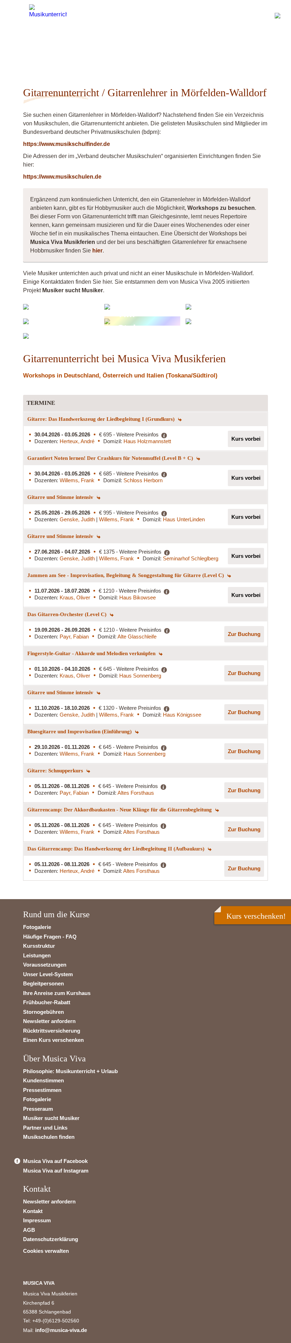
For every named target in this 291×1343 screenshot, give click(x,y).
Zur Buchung (244, 634)
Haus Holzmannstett (147, 441)
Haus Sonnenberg (140, 676)
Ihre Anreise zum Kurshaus (56, 993)
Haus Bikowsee (137, 597)
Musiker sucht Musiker (51, 1118)
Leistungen (37, 955)
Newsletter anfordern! (59, 51)
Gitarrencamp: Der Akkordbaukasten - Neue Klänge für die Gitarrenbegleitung (120, 809)
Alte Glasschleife (137, 637)
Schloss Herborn (143, 480)
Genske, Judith (78, 519)
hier (97, 251)
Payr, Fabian (74, 637)
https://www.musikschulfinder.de (66, 144)
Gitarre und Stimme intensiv (61, 497)
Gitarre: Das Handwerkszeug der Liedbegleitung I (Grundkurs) (101, 419)
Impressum (37, 1220)
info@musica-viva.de (61, 1330)
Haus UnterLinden (184, 519)
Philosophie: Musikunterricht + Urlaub (70, 1071)
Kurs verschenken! (256, 916)
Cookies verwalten (46, 1251)
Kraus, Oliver (75, 597)
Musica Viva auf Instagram (55, 1171)
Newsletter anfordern (49, 1021)
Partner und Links (45, 1128)
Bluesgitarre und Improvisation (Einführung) (80, 731)
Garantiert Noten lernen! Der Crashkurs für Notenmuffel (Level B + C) (110, 458)
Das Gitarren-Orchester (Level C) (67, 614)
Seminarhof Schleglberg (190, 558)
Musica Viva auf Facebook (55, 1161)
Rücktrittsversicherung (51, 1031)
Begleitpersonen (43, 983)
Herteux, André (77, 441)
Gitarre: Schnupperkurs (55, 770)
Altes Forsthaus (135, 793)
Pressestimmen (42, 1090)
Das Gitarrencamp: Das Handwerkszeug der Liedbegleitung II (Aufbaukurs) (116, 849)
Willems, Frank (77, 480)
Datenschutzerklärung (50, 1239)
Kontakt (33, 1211)
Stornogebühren (43, 1012)
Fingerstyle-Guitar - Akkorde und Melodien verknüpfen (92, 653)
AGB (29, 1230)
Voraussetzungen (44, 965)
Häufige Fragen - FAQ (50, 937)
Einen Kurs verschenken (53, 1040)
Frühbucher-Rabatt (46, 1002)
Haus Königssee (182, 715)
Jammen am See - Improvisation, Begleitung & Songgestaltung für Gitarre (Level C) (126, 575)
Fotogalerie (37, 927)
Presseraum (38, 1109)
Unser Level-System (48, 974)
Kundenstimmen (43, 1080)
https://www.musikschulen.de (62, 177)
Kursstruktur (39, 946)
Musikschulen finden (49, 1137)
